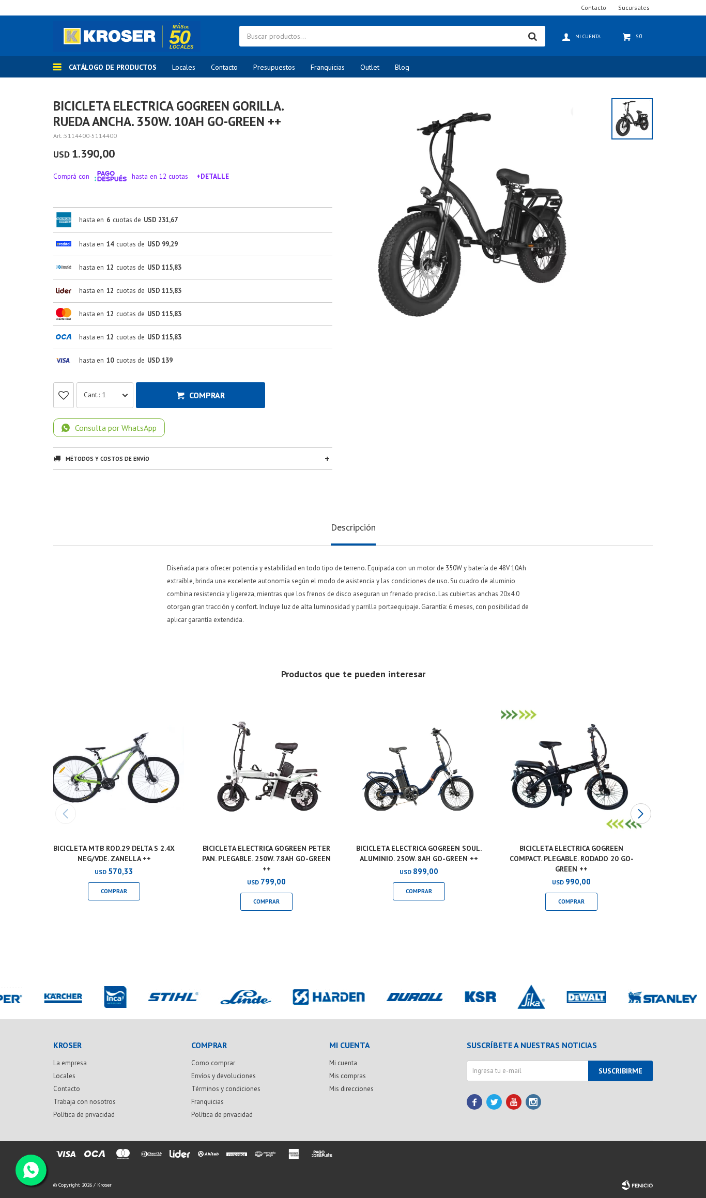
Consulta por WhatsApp (116, 428)
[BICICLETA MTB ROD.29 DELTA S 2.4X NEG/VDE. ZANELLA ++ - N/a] (114, 767)
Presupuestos (274, 67)
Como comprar (213, 1063)
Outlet (369, 67)
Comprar (207, 395)
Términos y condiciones (225, 1088)
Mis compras (347, 1075)
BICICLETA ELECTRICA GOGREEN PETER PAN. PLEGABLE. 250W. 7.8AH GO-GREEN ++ (266, 859)
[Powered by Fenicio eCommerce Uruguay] (637, 1185)
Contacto (224, 67)
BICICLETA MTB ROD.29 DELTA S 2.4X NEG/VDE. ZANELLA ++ (114, 853)
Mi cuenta (343, 1063)
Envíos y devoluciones (223, 1075)
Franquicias (328, 67)
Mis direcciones (351, 1088)
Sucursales (634, 7)
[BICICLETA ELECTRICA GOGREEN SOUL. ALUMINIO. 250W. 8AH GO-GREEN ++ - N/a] (419, 767)
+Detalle (212, 176)
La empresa (70, 1063)
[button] (641, 813)
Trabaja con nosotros (84, 1101)
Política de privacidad (84, 1114)
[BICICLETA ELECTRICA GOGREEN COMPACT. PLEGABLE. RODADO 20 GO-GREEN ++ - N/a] (571, 767)
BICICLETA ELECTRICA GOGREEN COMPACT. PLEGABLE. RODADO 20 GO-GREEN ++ (572, 859)
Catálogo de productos (113, 67)
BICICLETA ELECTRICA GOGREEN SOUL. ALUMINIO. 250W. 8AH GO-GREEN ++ (419, 853)
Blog (402, 67)
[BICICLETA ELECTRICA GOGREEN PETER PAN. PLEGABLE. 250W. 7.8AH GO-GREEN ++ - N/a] (266, 767)
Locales (183, 67)
